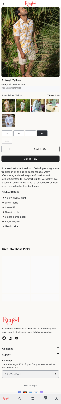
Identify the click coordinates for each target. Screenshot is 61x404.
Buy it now (30, 158)
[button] (24, 74)
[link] (16, 296)
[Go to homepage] (30, 320)
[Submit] (55, 374)
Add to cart (41, 149)
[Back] (4, 4)
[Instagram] (10, 338)
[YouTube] (17, 338)
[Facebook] (4, 338)
